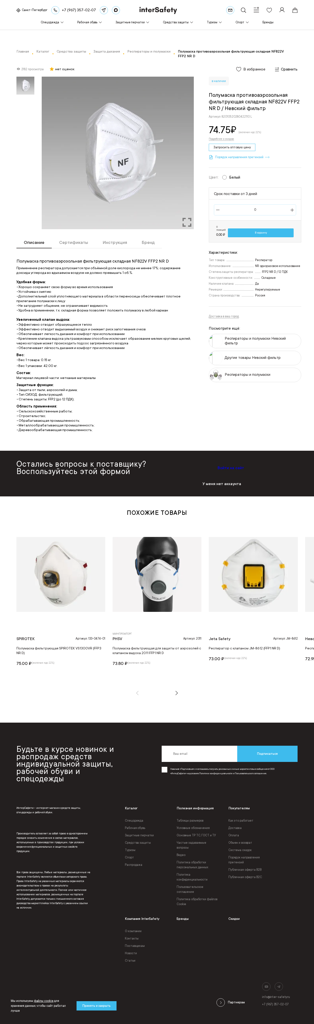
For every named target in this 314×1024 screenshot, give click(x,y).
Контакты (132, 938)
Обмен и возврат (240, 842)
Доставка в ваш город (224, 316)
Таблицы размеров (190, 820)
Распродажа (133, 865)
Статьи (130, 960)
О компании (133, 931)
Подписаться (267, 754)
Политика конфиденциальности (192, 877)
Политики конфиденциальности (215, 773)
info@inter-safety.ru (276, 997)
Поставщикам (135, 946)
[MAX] (116, 10)
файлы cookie (43, 1001)
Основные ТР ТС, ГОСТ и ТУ (196, 835)
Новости (131, 953)
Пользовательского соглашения (250, 773)
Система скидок (240, 850)
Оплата (233, 835)
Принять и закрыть (96, 1006)
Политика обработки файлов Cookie (197, 902)
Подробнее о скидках (221, 139)
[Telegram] (104, 10)
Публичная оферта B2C (245, 877)
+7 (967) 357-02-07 (275, 1004)
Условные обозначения (193, 828)
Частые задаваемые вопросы (191, 845)
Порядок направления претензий (244, 860)
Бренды (183, 919)
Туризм (130, 850)
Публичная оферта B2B (245, 869)
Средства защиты (138, 842)
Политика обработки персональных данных (192, 865)
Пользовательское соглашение (190, 889)
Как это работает (240, 820)
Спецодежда (134, 820)
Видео (181, 855)
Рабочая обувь (135, 828)
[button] (137, 693)
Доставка (235, 828)
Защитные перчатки (139, 835)
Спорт (129, 857)
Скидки (234, 919)
